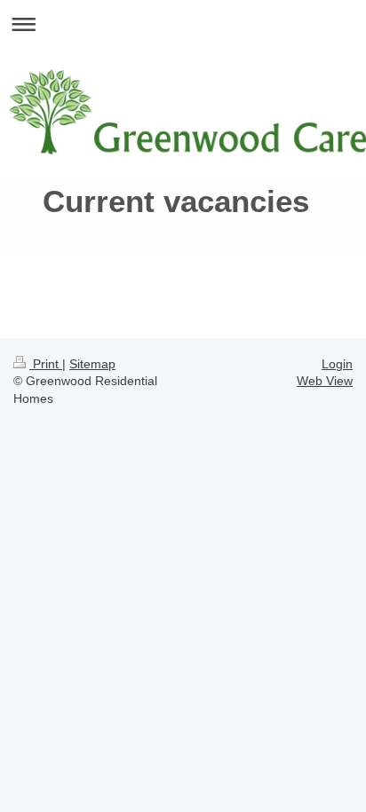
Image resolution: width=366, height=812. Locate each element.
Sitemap (92, 364)
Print (45, 364)
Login (337, 364)
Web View (325, 381)
